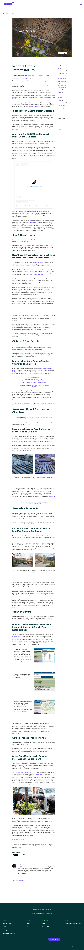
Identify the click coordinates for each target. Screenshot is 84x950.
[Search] (67, 129)
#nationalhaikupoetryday (38, 380)
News (59, 100)
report (41, 490)
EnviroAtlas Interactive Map (22, 641)
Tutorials (60, 108)
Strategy (60, 105)
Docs (28, 923)
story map (41, 726)
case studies (42, 845)
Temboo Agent (7, 923)
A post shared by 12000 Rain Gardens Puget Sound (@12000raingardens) (35, 205)
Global (59, 92)
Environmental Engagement (22, 78)
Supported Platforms (9, 933)
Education (67, 926)
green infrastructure (28, 81)
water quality (34, 106)
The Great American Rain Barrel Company (40, 373)
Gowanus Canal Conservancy (23, 772)
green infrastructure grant (36, 274)
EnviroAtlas (15, 636)
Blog (28, 926)
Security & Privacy (47, 926)
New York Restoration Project (27, 543)
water (52, 81)
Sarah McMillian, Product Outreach (28, 865)
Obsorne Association (38, 262)
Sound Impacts (31, 222)
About (44, 923)
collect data (39, 774)
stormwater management (42, 81)
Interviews (60, 95)
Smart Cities (61, 102)
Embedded (61, 78)
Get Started (6, 926)
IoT (32, 78)
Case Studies (18, 81)
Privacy (71, 946)
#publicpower (26, 382)
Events (59, 89)
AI (58, 68)
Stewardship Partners (48, 147)
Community (61, 73)
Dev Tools (60, 76)
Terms (80, 946)
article (43, 590)
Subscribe (54, 939)
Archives (60, 116)
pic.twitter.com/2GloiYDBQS (38, 382)
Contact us (48, 913)
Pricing (5, 930)
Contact (44, 930)
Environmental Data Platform (72, 923)
